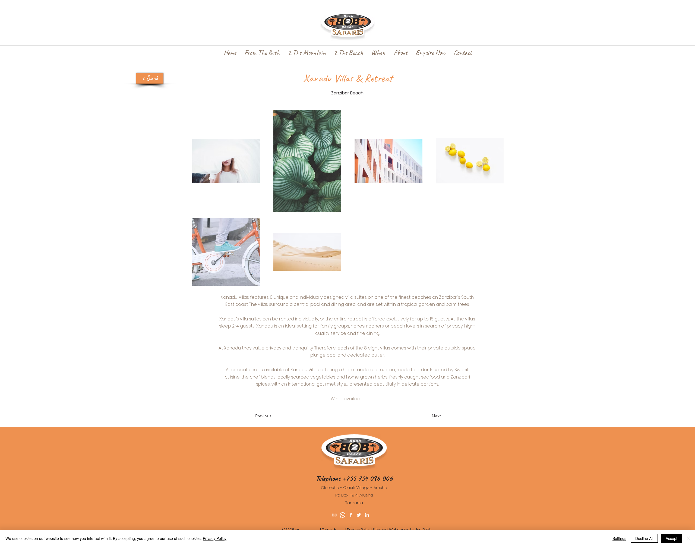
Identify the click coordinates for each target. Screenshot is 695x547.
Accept (671, 538)
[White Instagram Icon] (334, 515)
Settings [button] (619, 538)
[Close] (688, 538)
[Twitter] (359, 515)
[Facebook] (350, 515)
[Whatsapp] (342, 515)
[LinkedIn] (367, 515)
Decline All (644, 538)
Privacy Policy (214, 538)
